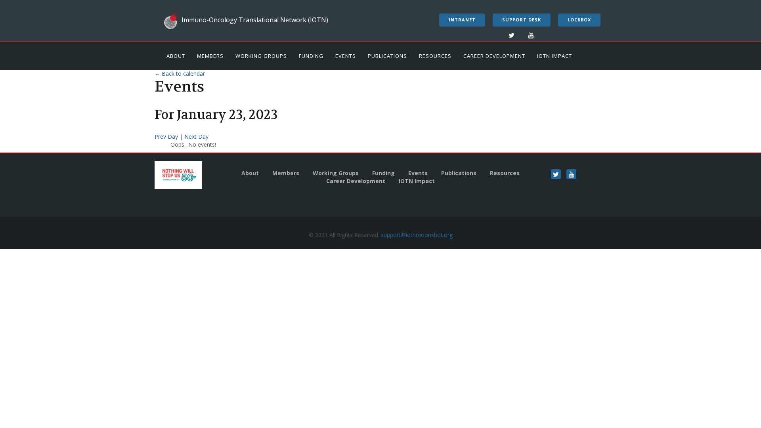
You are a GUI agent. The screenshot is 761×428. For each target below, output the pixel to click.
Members (210, 55)
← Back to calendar (180, 73)
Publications (387, 55)
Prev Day (167, 136)
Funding (311, 55)
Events (345, 55)
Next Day (196, 136)
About (175, 55)
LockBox (579, 20)
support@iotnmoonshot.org (417, 235)
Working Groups (261, 55)
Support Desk (521, 20)
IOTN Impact (554, 55)
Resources (435, 55)
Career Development (494, 55)
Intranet (462, 20)
